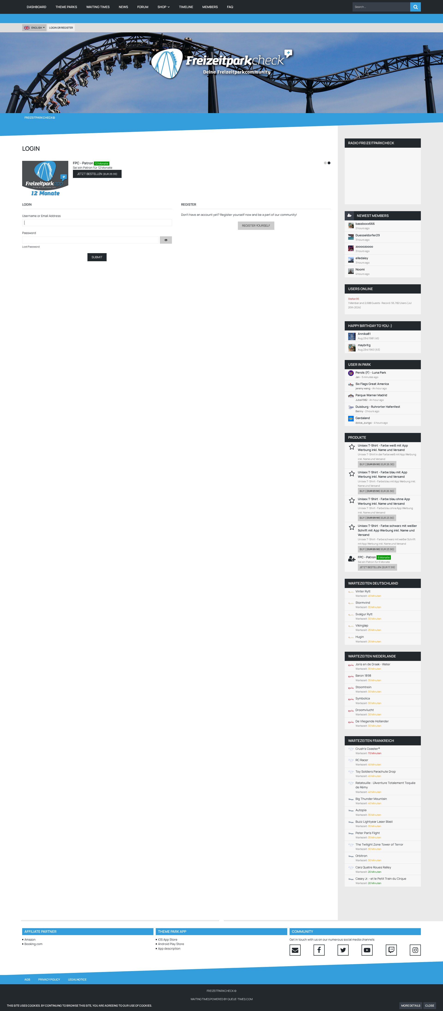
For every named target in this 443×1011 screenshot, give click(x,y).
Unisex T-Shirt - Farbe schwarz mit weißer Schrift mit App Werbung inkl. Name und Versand (387, 530)
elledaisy (362, 258)
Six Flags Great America (372, 384)
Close (429, 1006)
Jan (358, 377)
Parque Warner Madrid (371, 395)
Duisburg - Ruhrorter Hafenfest (378, 407)
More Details (410, 1006)
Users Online (360, 288)
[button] (381, 7)
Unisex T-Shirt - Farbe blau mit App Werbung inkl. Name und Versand (382, 474)
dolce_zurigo (364, 422)
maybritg (364, 345)
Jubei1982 (361, 400)
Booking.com (33, 944)
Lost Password (31, 246)
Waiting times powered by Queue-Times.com (222, 999)
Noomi (360, 269)
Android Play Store (171, 944)
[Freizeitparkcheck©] (221, 63)
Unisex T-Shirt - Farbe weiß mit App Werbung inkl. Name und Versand (383, 447)
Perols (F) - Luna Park (371, 372)
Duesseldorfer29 (368, 235)
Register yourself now (235, 215)
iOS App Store (167, 939)
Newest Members (373, 215)
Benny (359, 411)
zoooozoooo (364, 246)
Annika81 (364, 334)
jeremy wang (363, 388)
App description (169, 948)
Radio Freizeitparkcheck (371, 143)
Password (29, 233)
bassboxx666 (365, 224)
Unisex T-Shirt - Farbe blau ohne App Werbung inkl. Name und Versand (384, 501)
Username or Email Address (41, 216)
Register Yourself (256, 225)
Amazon (30, 939)
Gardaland (363, 418)
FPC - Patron (27, 163)
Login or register (61, 27)
